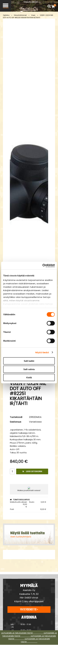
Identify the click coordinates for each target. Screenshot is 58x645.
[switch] (51, 323)
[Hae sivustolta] (49, 6)
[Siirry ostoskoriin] (54, 6)
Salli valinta (29, 369)
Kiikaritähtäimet (20, 15)
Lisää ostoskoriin (34, 471)
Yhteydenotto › (29, 609)
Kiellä (29, 377)
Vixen (33, 15)
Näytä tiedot (42, 352)
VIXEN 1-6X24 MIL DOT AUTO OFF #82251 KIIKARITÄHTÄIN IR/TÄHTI (28, 16)
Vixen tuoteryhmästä (20, 536)
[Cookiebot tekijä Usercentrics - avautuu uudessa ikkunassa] (42, 265)
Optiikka (6, 15)
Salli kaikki (29, 361)
